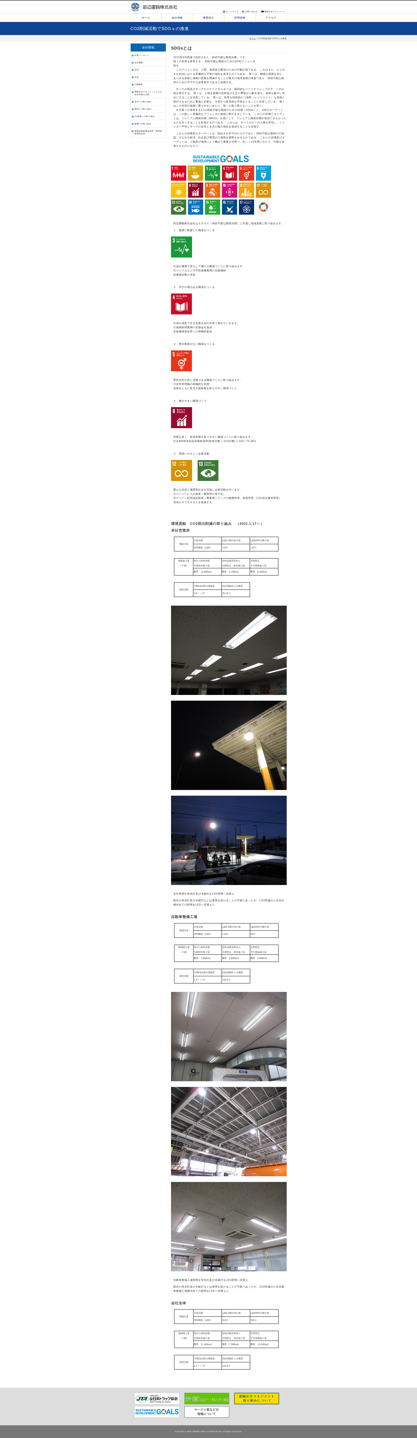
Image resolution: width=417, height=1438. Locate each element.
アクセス (271, 17)
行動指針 (139, 84)
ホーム (146, 17)
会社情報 (177, 17)
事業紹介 (208, 17)
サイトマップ (232, 11)
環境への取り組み (143, 109)
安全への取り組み (143, 102)
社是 (137, 77)
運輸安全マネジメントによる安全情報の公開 (148, 93)
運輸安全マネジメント (274, 11)
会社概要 (139, 62)
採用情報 (239, 17)
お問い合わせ (251, 11)
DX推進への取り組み (145, 116)
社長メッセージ (142, 55)
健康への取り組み (143, 124)
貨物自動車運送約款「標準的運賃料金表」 (148, 132)
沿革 (137, 70)
